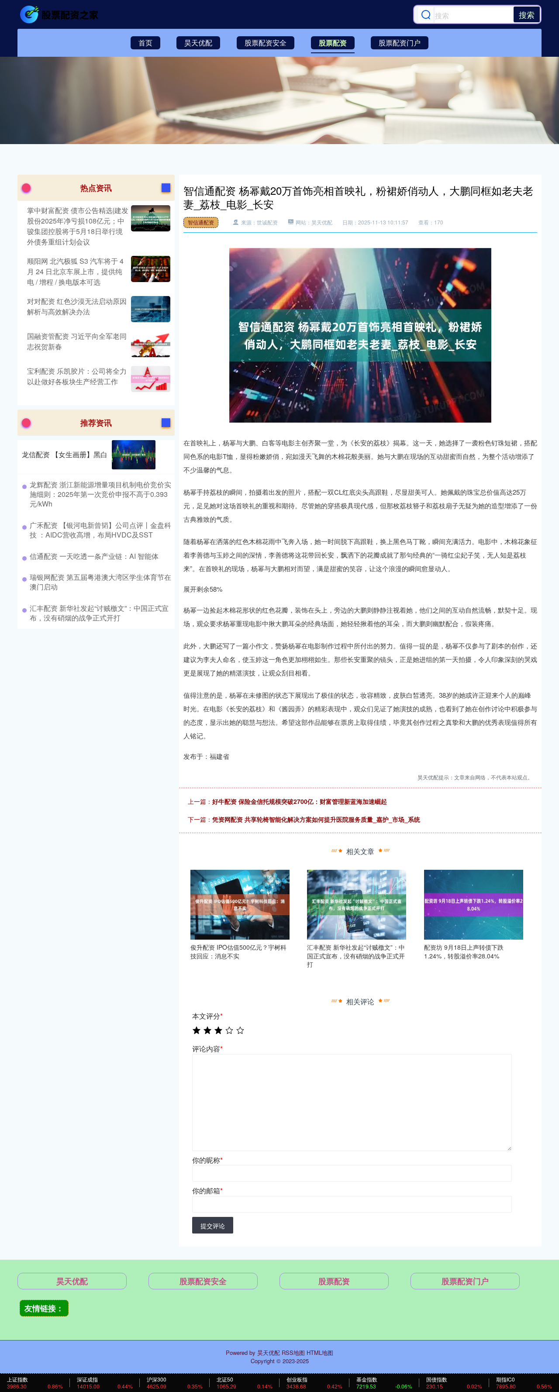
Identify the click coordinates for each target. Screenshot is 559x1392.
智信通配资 (201, 222)
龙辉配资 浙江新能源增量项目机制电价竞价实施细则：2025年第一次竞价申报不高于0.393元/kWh (100, 494)
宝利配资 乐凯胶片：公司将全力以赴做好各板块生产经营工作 (77, 376)
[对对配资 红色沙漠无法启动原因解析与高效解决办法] (149, 309)
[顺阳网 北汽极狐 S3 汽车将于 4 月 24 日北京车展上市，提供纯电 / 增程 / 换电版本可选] (149, 271)
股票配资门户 (400, 43)
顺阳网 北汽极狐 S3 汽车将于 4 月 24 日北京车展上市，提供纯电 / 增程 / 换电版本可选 (75, 271)
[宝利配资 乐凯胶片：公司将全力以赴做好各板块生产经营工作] (149, 379)
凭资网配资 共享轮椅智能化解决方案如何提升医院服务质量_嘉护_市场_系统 (316, 819)
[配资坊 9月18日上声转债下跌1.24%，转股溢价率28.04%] (473, 903)
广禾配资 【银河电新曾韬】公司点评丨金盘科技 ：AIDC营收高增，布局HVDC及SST (100, 530)
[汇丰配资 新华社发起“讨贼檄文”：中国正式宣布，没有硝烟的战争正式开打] (356, 903)
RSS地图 (293, 1352)
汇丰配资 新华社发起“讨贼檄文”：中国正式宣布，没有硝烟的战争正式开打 (99, 613)
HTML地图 (320, 1352)
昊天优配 (198, 43)
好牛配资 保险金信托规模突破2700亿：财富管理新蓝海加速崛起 (299, 801)
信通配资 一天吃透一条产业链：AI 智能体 (94, 556)
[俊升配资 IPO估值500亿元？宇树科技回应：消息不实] (240, 903)
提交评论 (212, 1225)
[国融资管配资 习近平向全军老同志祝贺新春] (149, 344)
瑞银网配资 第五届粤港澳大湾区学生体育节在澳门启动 (100, 582)
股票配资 (333, 43)
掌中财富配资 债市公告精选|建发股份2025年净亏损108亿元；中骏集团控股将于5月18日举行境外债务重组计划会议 (77, 226)
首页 (145, 43)
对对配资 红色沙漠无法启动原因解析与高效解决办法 (77, 306)
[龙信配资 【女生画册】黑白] (133, 454)
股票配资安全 (265, 43)
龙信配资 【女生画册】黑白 (64, 454)
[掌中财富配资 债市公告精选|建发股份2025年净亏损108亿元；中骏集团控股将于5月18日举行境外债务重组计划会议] (149, 226)
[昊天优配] (60, 14)
